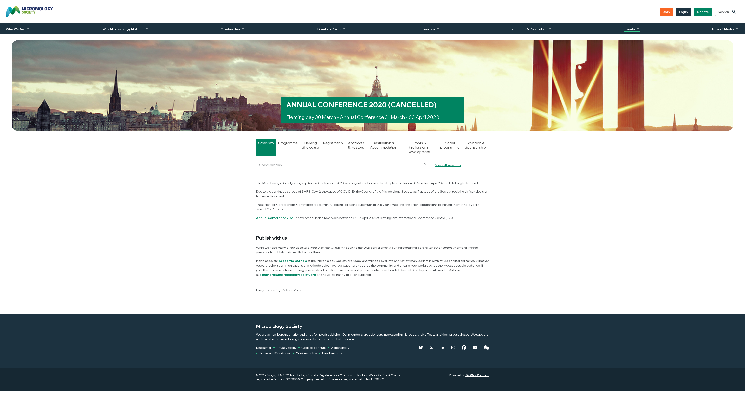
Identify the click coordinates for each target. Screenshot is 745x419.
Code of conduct (313, 348)
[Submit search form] (734, 12)
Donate (703, 12)
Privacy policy (286, 348)
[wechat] (486, 347)
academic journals (293, 261)
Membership (230, 29)
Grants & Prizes (329, 29)
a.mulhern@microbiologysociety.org (288, 275)
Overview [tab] (266, 143)
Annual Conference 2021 (275, 218)
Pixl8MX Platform (477, 375)
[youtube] (475, 347)
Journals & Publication (529, 29)
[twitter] (431, 347)
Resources (426, 29)
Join (666, 12)
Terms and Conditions (275, 353)
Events (629, 29)
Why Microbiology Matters (123, 29)
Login (683, 12)
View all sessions (448, 165)
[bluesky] (421, 348)
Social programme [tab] (450, 145)
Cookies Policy (306, 353)
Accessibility (340, 348)
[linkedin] (442, 347)
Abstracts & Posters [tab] (356, 145)
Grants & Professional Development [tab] (419, 147)
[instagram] (453, 347)
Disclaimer (263, 348)
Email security (332, 353)
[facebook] (464, 347)
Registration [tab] (333, 143)
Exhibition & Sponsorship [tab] (475, 145)
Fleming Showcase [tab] (310, 145)
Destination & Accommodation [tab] (383, 145)
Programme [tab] (288, 143)
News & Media (723, 29)
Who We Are (15, 29)
